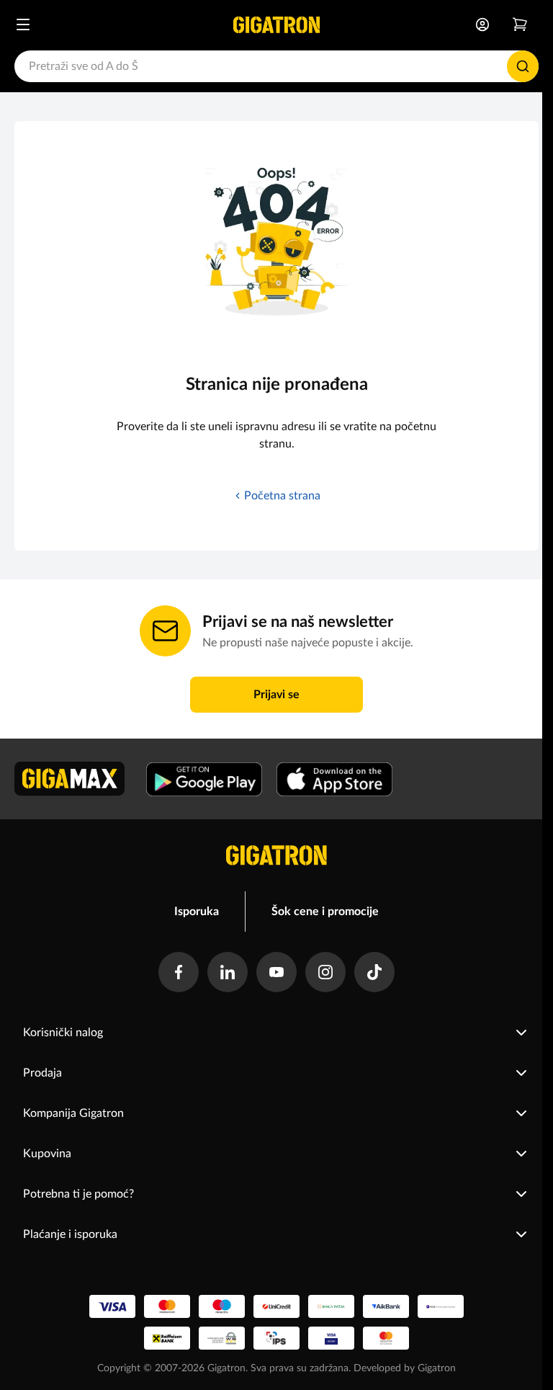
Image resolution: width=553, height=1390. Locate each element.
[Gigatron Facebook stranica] (178, 972)
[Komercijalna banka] (441, 1306)
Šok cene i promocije (325, 911)
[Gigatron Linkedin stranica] (227, 972)
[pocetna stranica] (276, 855)
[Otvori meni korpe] (520, 24)
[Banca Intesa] (331, 1306)
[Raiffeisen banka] (167, 1338)
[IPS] (276, 1338)
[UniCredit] (276, 1306)
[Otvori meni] (23, 24)
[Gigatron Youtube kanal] (276, 972)
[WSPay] (222, 1338)
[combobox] (276, 66)
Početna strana (282, 496)
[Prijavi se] (482, 24)
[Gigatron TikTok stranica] (374, 972)
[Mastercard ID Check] (386, 1338)
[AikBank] (386, 1306)
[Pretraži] (523, 66)
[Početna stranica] (276, 24)
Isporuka (196, 911)
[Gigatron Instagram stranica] (325, 972)
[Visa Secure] (331, 1338)
